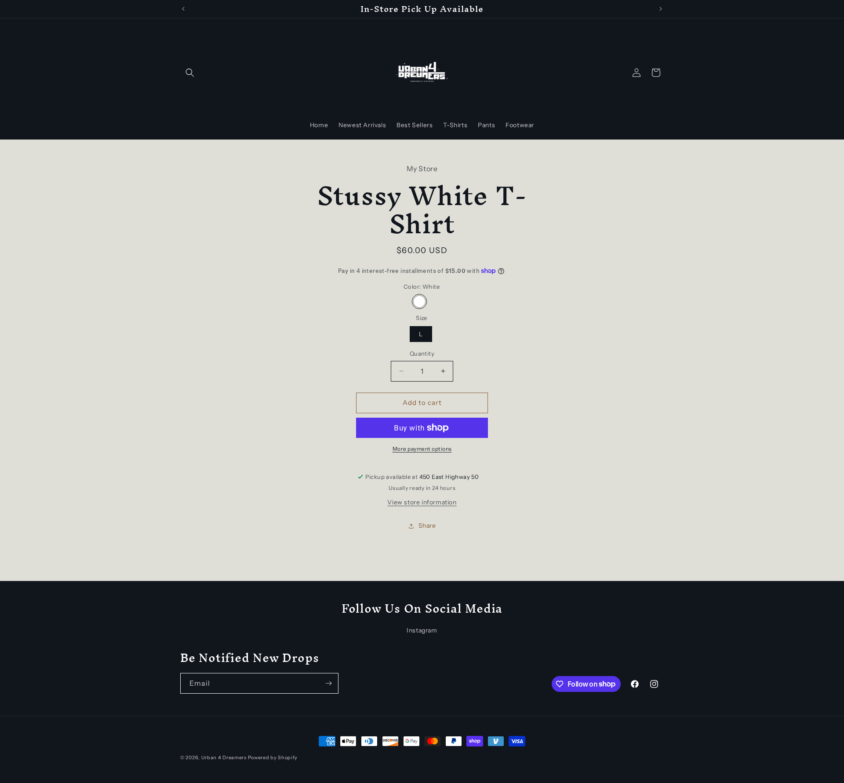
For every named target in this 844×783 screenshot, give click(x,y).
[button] (190, 72)
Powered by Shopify (273, 757)
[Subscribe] (328, 683)
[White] (419, 301)
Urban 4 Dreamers (224, 757)
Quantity (422, 353)
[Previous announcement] (183, 8)
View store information (421, 502)
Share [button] (427, 525)
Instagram (422, 630)
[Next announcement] (660, 8)
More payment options (422, 448)
